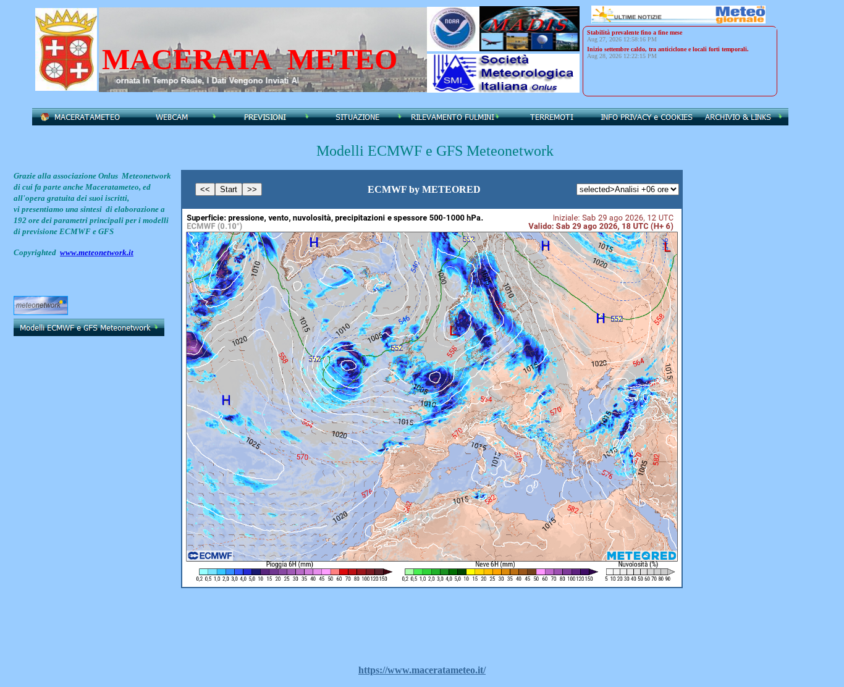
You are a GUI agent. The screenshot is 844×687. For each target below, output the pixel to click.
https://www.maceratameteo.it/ (422, 670)
